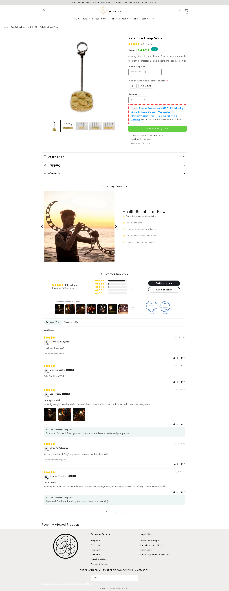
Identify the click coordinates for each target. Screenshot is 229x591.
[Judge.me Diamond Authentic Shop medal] (151, 306)
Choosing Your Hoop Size (151, 540)
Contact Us (95, 545)
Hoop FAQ (95, 540)
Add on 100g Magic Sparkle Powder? (147, 80)
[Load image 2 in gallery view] (68, 126)
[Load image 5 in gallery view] (109, 126)
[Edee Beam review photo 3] (79, 414)
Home (5, 27)
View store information (140, 143)
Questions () (71, 322)
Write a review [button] (164, 283)
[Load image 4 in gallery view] (95, 126)
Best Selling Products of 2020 (24, 27)
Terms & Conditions (99, 559)
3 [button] (115, 512)
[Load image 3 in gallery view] (82, 126)
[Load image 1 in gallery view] (54, 126)
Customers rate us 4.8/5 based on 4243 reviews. (66, 583)
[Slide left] (44, 126)
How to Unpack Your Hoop (151, 545)
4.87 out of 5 (71, 284)
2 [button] (111, 512)
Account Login (146, 549)
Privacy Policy (96, 554)
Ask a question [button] (164, 289)
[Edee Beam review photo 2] (64, 414)
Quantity (132, 94)
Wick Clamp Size (136, 66)
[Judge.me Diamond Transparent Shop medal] (164, 306)
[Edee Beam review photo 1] (50, 414)
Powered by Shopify (122, 589)
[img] (49, 337)
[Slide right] (119, 126)
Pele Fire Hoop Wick (49, 27)
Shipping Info (96, 549)
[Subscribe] (135, 578)
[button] (44, 10)
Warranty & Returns (99, 564)
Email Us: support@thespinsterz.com (154, 554)
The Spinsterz (110, 589)
